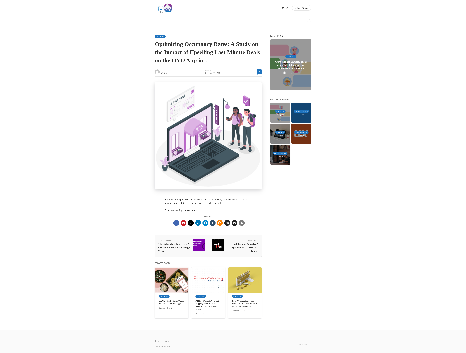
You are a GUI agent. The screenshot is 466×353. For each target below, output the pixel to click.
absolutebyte (169, 346)
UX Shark (164, 73)
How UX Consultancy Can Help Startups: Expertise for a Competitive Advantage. (244, 303)
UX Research (160, 36)
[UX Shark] (164, 7)
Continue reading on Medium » (181, 210)
